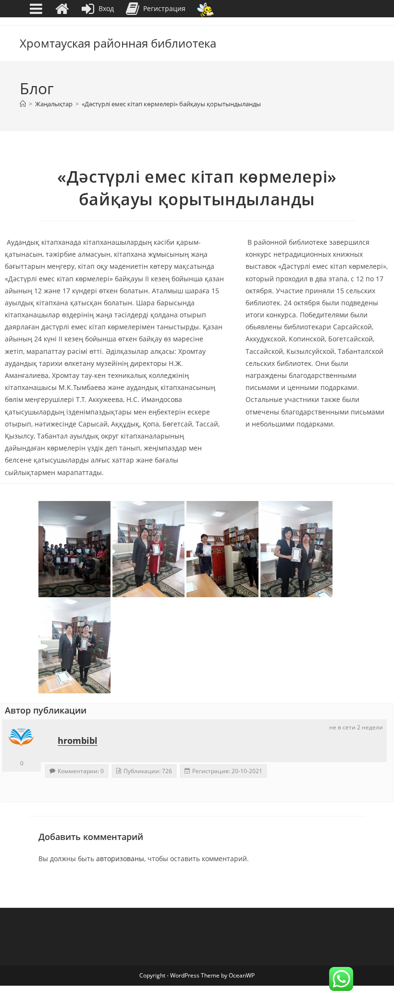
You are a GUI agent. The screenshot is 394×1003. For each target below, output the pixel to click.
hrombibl (78, 740)
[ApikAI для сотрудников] (205, 8)
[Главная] (23, 104)
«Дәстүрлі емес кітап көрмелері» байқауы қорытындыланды (171, 104)
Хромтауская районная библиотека (118, 43)
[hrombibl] (21, 738)
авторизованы (120, 858)
